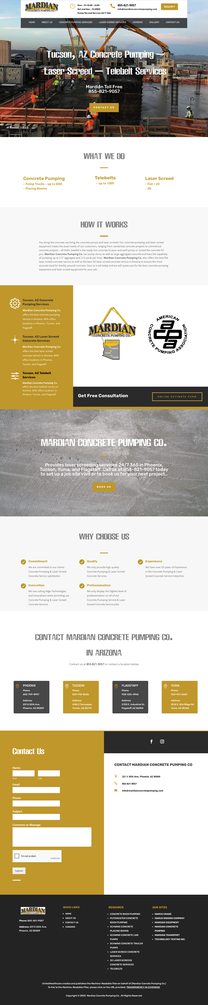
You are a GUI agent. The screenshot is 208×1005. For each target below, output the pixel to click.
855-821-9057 (104, 91)
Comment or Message (26, 825)
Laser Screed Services (112, 22)
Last (40, 778)
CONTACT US (104, 107)
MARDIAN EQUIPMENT (167, 922)
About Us (47, 22)
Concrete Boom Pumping (125, 914)
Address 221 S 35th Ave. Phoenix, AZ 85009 (33, 704)
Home (32, 22)
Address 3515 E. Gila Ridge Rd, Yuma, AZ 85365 (183, 704)
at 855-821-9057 (136, 469)
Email (16, 784)
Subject (17, 811)
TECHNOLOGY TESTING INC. (170, 939)
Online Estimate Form (177, 396)
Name (16, 768)
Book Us (104, 486)
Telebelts (116, 968)
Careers (138, 22)
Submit (19, 870)
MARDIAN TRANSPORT (167, 935)
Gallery (154, 22)
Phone (17, 798)
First (15, 778)
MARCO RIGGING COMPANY (169, 918)
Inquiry (169, 6)
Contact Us (172, 22)
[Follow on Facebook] (151, 741)
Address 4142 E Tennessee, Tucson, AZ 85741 (82, 704)
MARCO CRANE (163, 914)
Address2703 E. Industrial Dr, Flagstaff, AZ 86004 (133, 704)
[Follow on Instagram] (162, 741)
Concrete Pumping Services (75, 22)
